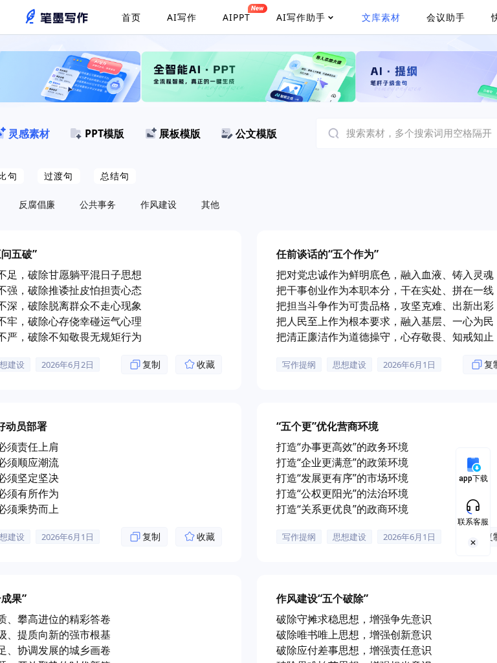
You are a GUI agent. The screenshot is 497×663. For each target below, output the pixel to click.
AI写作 (182, 17)
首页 (131, 17)
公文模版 (256, 133)
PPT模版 (104, 133)
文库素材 (381, 17)
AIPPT (236, 17)
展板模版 (180, 133)
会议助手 (445, 17)
